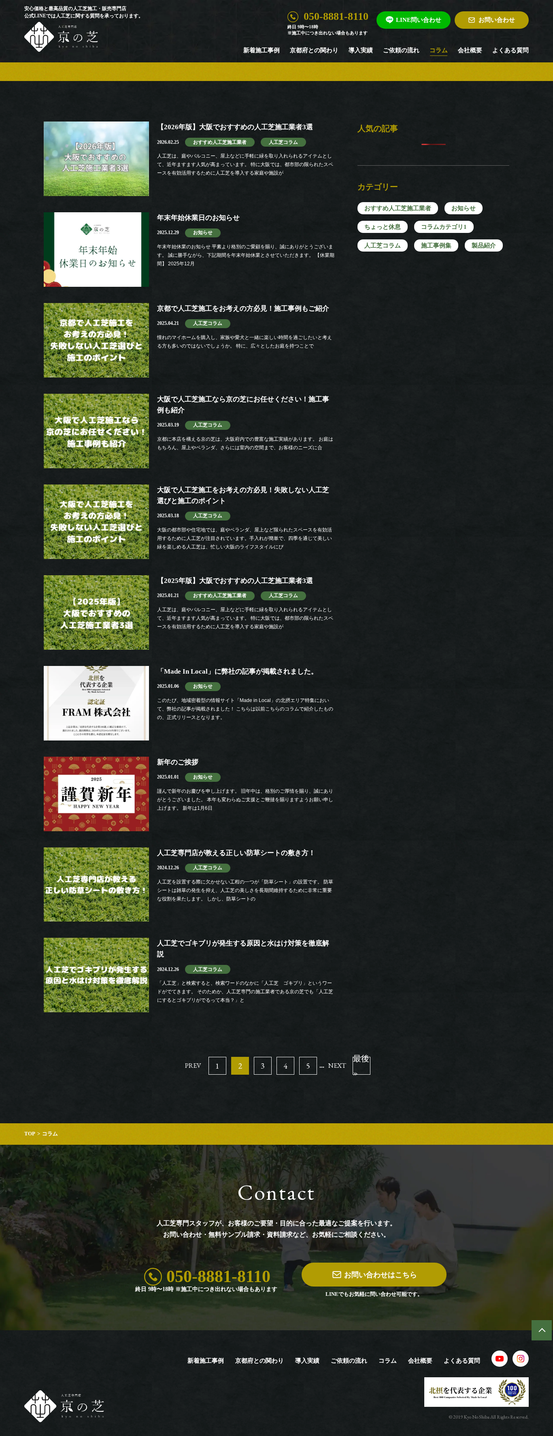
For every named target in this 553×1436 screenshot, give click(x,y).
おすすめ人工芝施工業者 (397, 208)
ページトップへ (542, 1330)
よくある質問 (510, 50)
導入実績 (361, 50)
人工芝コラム (382, 245)
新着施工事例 (261, 50)
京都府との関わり (314, 50)
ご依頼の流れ (401, 50)
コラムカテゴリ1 (444, 227)
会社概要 (470, 50)
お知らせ (463, 208)
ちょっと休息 (382, 227)
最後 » (361, 1066)
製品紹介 (484, 245)
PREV (193, 1065)
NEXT (337, 1065)
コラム (439, 50)
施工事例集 (436, 245)
